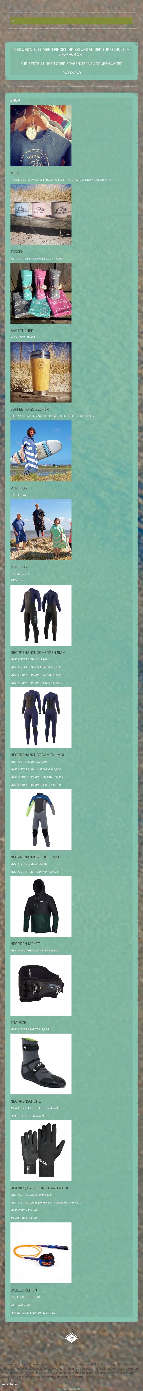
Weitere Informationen (72, 1389)
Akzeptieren (10, 1384)
